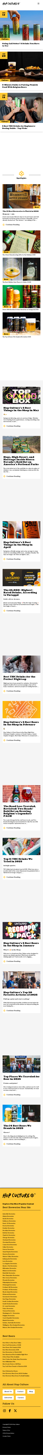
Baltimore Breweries (9, 1221)
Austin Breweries (8, 1219)
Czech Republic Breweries (11, 1318)
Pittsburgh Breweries (9, 1285)
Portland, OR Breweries (10, 1290)
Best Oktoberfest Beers (10, 1371)
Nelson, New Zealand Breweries (12, 1327)
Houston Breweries (9, 1254)
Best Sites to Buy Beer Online (12, 1343)
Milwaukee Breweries (9, 1268)
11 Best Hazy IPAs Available (11, 1357)
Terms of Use (6, 1430)
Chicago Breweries (8, 1238)
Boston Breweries (8, 1226)
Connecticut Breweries (10, 1245)
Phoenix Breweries (8, 1280)
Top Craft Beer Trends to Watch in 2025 (15, 1366)
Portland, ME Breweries (10, 1287)
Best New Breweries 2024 (11, 1350)
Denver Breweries (8, 1249)
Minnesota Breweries (9, 1271)
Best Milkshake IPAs (9, 1362)
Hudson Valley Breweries (10, 1256)
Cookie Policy (6, 1436)
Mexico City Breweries (10, 1266)
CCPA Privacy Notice (8, 1433)
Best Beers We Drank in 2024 (12, 1347)
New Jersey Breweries (10, 1278)
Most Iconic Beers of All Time (12, 1364)
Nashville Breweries (9, 1273)
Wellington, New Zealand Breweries (14, 1325)
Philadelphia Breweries (10, 1282)
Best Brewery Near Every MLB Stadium (15, 1373)
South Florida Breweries (10, 1304)
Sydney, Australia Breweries (11, 1323)
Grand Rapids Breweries (10, 1252)
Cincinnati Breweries (9, 1240)
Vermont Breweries (9, 1311)
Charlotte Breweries (9, 1235)
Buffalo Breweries (8, 1233)
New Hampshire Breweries (11, 1275)
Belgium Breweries (9, 1316)
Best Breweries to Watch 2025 (12, 1352)
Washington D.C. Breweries (11, 1313)
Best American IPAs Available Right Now (15, 1354)
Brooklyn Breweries (9, 1230)
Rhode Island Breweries (10, 1292)
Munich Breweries (8, 1320)
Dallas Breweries (8, 1247)
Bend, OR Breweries (9, 1223)
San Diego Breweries (9, 1299)
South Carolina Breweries (10, 1301)
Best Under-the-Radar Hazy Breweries (15, 1359)
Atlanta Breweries (8, 1216)
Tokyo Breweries (8, 1308)
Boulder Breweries (8, 1228)
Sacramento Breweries (10, 1297)
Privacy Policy (7, 1427)
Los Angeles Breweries (10, 1264)
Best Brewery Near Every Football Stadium (16, 1376)
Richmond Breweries (9, 1294)
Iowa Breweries (7, 1261)
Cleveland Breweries (9, 1242)
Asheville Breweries (9, 1214)
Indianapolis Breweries (10, 1259)
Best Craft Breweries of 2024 (12, 1345)
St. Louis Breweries (9, 1306)
